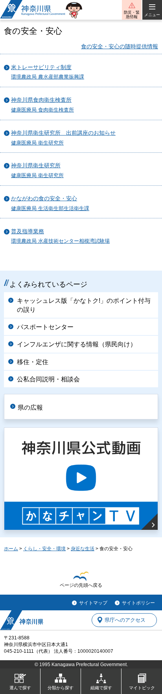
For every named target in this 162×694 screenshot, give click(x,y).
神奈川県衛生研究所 (36, 165)
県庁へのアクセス (125, 620)
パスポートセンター (45, 327)
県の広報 (30, 407)
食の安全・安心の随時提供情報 (119, 46)
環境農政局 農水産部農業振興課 (47, 77)
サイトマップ (93, 603)
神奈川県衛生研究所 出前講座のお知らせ (63, 133)
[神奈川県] (21, 620)
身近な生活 (82, 548)
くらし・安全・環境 (44, 548)
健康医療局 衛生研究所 (37, 143)
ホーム (11, 548)
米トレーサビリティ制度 (41, 67)
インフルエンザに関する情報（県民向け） (76, 344)
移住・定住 (32, 362)
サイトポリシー (138, 603)
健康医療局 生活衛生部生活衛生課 (50, 208)
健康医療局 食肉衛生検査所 (42, 110)
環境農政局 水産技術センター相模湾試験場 (60, 241)
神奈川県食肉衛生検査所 (41, 100)
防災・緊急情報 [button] (132, 14)
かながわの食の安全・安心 (44, 198)
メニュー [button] (152, 15)
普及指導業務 (27, 231)
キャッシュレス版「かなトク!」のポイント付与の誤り (84, 305)
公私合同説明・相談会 (48, 379)
